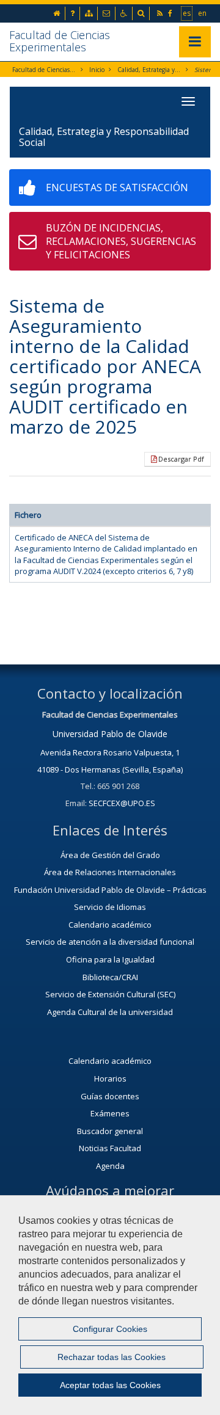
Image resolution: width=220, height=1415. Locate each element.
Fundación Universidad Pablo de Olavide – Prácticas (110, 889)
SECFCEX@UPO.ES (122, 803)
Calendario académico (110, 924)
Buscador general (110, 1131)
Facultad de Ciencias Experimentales (59, 40)
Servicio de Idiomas (110, 906)
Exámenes (110, 1113)
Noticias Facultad (110, 1148)
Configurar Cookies (110, 1329)
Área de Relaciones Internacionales (110, 872)
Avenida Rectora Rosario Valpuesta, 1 (110, 752)
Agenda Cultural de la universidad (110, 1011)
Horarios (110, 1078)
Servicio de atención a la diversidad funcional (110, 941)
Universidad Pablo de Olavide (110, 734)
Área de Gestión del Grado (110, 854)
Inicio (97, 69)
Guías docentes (110, 1096)
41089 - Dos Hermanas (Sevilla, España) (110, 769)
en (203, 12)
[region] (110, 1305)
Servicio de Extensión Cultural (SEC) (110, 994)
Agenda (110, 1165)
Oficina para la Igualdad (110, 959)
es (187, 12)
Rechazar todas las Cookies (111, 1357)
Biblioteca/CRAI (110, 977)
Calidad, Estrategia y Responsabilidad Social (149, 69)
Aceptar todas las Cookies (110, 1385)
